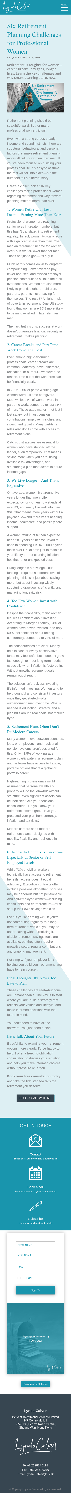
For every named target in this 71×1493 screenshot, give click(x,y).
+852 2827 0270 (38, 1469)
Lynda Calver (18, 57)
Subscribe (35, 1219)
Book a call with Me (35, 1098)
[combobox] (20, 1278)
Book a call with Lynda (35, 1384)
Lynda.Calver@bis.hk (40, 1474)
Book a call (35, 1187)
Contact (35, 1154)
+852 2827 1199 (37, 1465)
